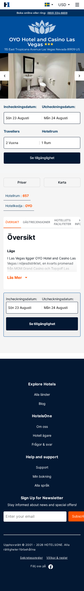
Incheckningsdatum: (20, 107)
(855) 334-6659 (57, 13)
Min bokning (42, 476)
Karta (62, 182)
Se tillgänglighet (42, 158)
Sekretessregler (31, 557)
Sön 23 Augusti (17, 118)
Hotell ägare (42, 435)
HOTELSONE (53, 545)
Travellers (12, 131)
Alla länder (42, 394)
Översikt (12, 222)
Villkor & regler (57, 557)
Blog (42, 404)
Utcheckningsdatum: (58, 107)
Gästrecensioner (36, 222)
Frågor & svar (42, 444)
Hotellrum (50, 131)
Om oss (42, 426)
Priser (22, 182)
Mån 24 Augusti (56, 118)
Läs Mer (14, 277)
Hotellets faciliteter (62, 222)
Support (42, 467)
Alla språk (42, 485)
